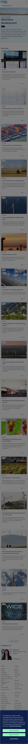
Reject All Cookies (14, 734)
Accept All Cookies (14, 730)
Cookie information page (15, 726)
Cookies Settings (14, 738)
